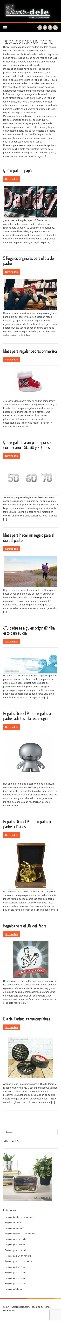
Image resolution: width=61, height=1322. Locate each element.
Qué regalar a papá (17, 170)
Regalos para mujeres (15, 1244)
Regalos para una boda (16, 1283)
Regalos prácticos (13, 1288)
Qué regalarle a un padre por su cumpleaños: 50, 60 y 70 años (27, 445)
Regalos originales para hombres (20, 1233)
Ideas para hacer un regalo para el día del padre (28, 537)
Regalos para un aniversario (18, 1255)
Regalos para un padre (15, 1277)
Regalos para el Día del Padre (24, 925)
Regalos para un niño (15, 1266)
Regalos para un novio (15, 1272)
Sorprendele (11, 179)
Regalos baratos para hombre (19, 1216)
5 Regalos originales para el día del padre (28, 260)
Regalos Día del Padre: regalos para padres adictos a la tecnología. (29, 716)
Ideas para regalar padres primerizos (30, 351)
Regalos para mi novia (15, 1239)
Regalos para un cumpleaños (18, 1261)
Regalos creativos (13, 1222)
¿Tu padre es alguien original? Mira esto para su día (29, 630)
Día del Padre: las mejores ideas (26, 1018)
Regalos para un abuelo (16, 1250)
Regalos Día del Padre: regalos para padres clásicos (29, 824)
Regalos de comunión (15, 1227)
